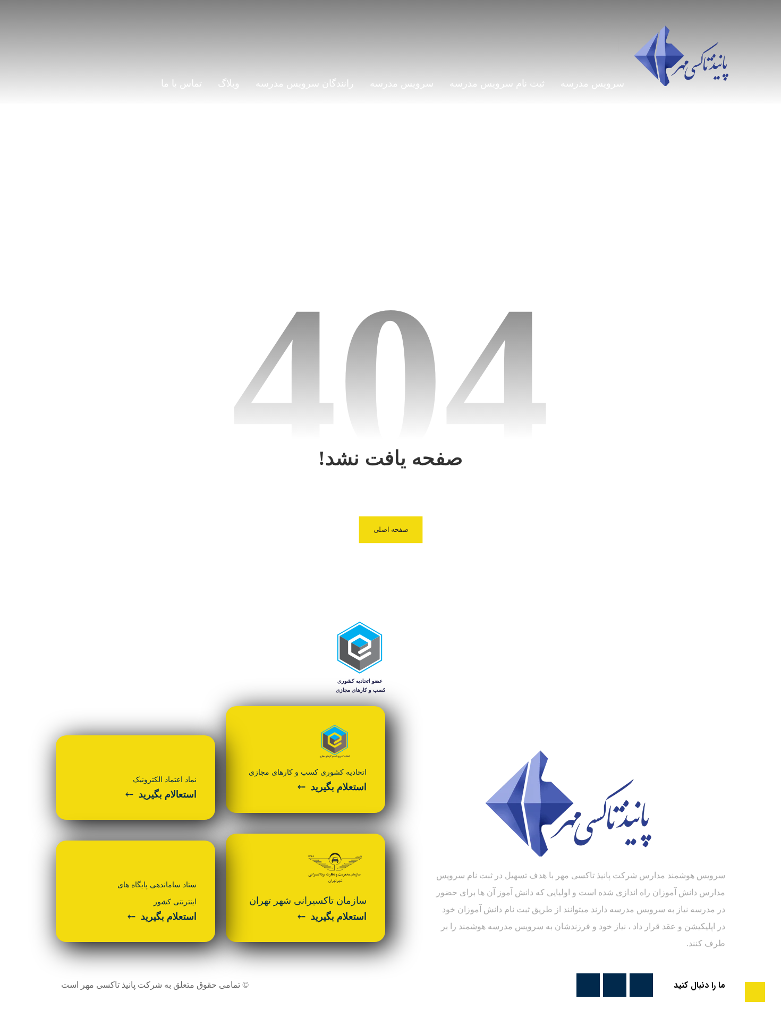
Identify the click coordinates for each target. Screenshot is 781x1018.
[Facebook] (641, 985)
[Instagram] (588, 985)
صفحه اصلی (390, 529)
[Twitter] (614, 985)
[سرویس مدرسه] (681, 56)
